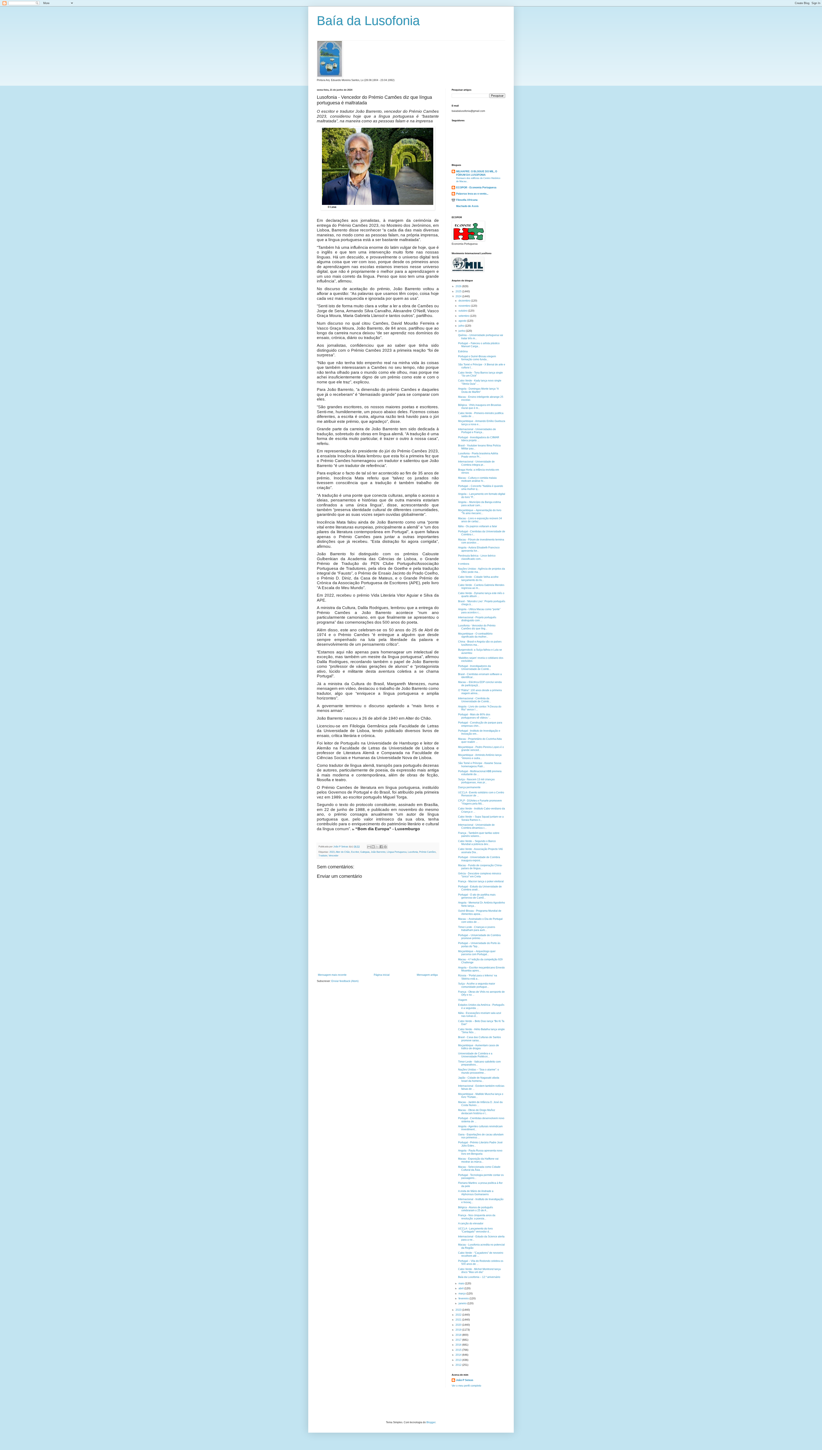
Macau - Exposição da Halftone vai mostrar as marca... (478, 1160)
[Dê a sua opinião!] (373, 847)
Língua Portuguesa (397, 852)
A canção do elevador (470, 1223)
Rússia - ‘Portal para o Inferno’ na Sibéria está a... (477, 977)
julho (462, 325)
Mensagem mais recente (332, 974)
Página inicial (382, 974)
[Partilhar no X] (377, 847)
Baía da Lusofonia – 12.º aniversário (479, 1277)
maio (462, 1283)
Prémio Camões (427, 852)
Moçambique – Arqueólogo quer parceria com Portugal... (477, 953)
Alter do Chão (343, 852)
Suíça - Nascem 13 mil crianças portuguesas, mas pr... (476, 781)
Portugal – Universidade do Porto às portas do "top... (479, 945)
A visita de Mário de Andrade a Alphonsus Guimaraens (475, 1193)
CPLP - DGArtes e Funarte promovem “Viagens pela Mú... (480, 802)
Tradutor (323, 855)
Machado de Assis (467, 206)
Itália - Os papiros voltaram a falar (477, 526)
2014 (459, 1354)
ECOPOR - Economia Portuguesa (476, 187)
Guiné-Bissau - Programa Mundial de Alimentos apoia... (479, 912)
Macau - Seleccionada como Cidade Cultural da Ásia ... (479, 1168)
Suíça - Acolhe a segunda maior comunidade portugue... (476, 985)
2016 (459, 1344)
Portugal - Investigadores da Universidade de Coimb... (474, 668)
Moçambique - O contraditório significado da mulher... (475, 635)
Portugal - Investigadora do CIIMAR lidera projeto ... (478, 439)
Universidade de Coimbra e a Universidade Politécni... (475, 1055)
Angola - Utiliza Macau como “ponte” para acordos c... (479, 611)
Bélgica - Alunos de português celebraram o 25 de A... (475, 1209)
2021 (459, 1319)
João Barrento (378, 852)
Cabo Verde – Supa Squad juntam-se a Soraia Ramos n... (481, 818)
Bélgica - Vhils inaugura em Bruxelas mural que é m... (479, 407)
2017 (459, 1339)
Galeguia (364, 852)
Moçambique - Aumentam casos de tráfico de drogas (478, 1047)
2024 (459, 296)
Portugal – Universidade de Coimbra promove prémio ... (479, 937)
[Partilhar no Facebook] (381, 847)
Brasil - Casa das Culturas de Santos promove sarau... (479, 1039)
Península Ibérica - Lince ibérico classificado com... (477, 557)
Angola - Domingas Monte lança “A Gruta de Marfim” (478, 390)
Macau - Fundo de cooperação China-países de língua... (480, 867)
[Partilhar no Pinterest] (385, 847)
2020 (459, 1324)
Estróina (463, 351)
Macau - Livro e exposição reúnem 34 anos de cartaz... (480, 520)
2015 (459, 1349)
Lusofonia (413, 852)
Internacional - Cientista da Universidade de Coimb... (474, 700)
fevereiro (464, 1298)
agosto (463, 320)
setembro (464, 315)
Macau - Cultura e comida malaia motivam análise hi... (477, 479)
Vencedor (333, 855)
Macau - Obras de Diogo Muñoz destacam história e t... (476, 1112)
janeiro (463, 1303)
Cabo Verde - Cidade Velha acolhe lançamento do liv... (478, 578)
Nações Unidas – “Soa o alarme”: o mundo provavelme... (478, 1071)
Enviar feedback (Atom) (345, 981)
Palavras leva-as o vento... (472, 193)
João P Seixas (464, 1380)
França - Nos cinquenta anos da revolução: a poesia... (476, 1217)
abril (461, 1288)
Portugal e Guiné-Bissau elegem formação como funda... (477, 358)
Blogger (430, 1422)
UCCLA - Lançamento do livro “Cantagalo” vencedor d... (475, 1230)
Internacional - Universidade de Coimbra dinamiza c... (476, 826)
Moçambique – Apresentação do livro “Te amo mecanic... (479, 512)
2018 (459, 1334)
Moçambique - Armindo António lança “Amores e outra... (480, 757)
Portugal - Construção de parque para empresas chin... (480, 724)
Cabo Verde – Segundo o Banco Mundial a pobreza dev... (477, 843)
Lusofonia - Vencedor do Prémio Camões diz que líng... (477, 627)
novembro (465, 305)
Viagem (462, 999)
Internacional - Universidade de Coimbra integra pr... (476, 463)
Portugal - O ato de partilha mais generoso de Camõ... (477, 896)
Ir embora (463, 563)
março (462, 1293)
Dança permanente (469, 787)
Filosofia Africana (467, 199)
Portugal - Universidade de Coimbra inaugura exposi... (479, 859)
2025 (459, 291)
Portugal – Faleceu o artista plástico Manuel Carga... (479, 345)
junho (462, 330)
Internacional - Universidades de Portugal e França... (477, 431)
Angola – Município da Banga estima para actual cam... (479, 504)
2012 (459, 1364)
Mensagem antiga (427, 974)
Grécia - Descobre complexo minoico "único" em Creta (479, 875)
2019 (459, 1329)
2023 (332, 852)
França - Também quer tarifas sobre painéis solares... (478, 835)
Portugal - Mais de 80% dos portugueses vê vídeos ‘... (474, 716)
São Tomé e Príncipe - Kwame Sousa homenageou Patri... (479, 765)
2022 (459, 1314)
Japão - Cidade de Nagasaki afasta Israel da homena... (478, 1079)
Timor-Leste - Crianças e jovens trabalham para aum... (476, 929)
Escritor (355, 852)
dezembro (465, 300)
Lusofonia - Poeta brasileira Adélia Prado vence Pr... (478, 455)
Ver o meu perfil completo (466, 1385)
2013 (459, 1359)
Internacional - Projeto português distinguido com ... (477, 619)
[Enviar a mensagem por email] (369, 847)
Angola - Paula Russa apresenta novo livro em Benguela (480, 1152)
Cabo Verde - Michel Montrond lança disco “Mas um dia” (479, 1271)
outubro (463, 310)
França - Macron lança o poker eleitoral (481, 881)
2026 (459, 286)
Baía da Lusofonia (368, 21)
